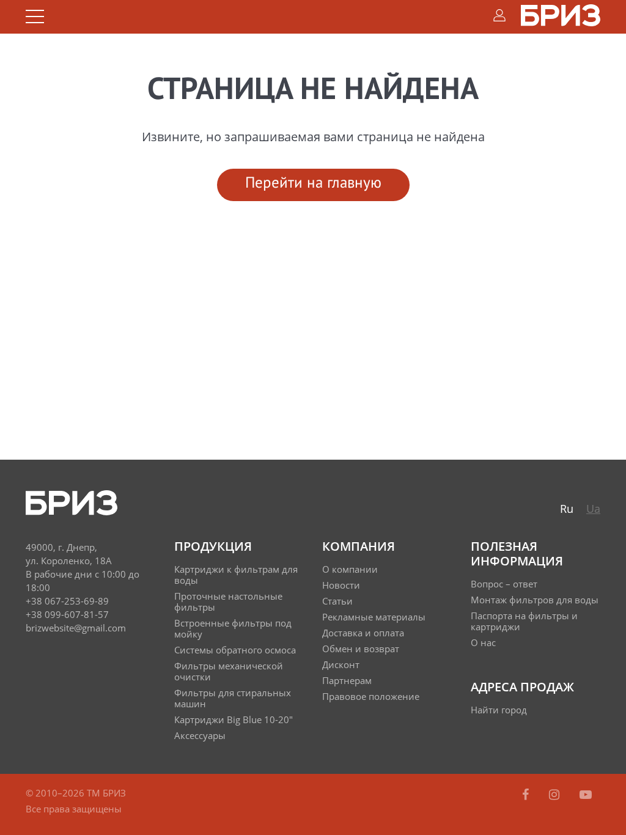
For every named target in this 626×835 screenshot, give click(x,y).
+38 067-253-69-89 (67, 601)
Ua (593, 508)
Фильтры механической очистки (228, 671)
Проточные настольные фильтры (228, 601)
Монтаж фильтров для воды (534, 600)
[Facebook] (527, 794)
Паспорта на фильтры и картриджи (524, 621)
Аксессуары (200, 735)
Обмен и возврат (360, 648)
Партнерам (347, 680)
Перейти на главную (313, 183)
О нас (483, 642)
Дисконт (340, 664)
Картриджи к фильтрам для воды (236, 574)
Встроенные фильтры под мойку (233, 628)
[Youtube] (586, 794)
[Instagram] (555, 794)
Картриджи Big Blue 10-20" (233, 719)
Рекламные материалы (373, 617)
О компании (350, 569)
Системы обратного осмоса (235, 650)
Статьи (337, 601)
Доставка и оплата (363, 633)
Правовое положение (370, 696)
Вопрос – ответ (504, 584)
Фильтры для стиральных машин (232, 698)
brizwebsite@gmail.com (76, 628)
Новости (341, 585)
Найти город (499, 710)
